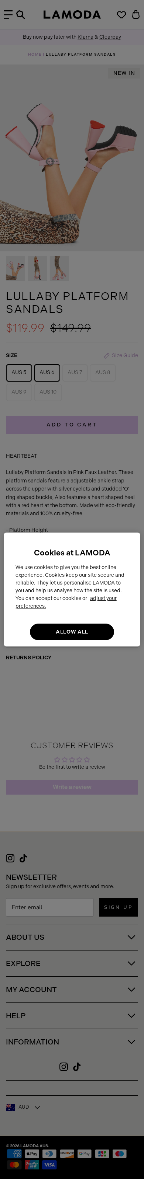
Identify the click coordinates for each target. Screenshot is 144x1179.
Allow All (72, 632)
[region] (72, 590)
